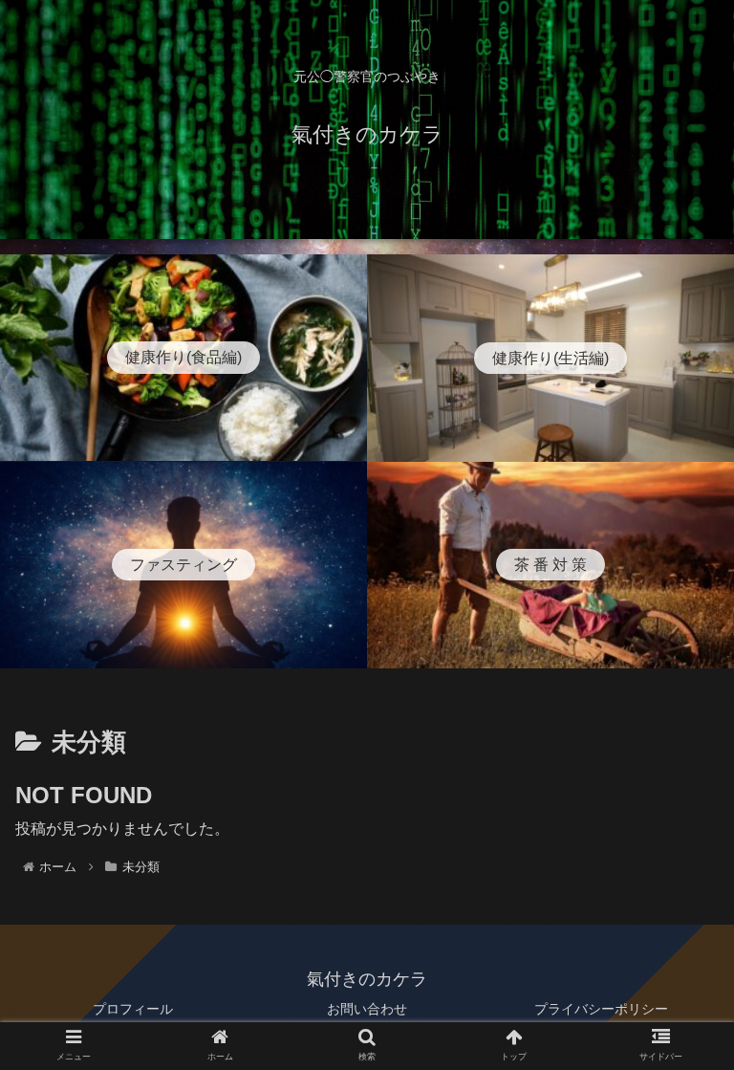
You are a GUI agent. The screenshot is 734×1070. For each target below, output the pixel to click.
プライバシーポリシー (601, 1008)
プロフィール (133, 1008)
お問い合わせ (367, 1008)
